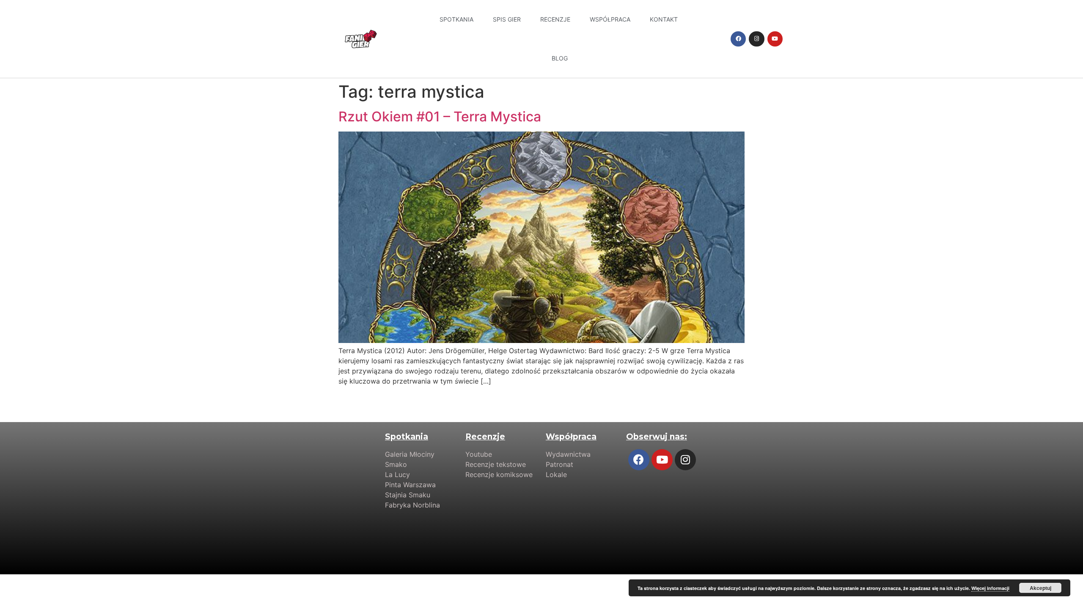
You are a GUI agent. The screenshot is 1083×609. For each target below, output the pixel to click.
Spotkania (456, 19)
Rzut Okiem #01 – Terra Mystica (439, 116)
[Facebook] (738, 39)
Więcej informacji (990, 588)
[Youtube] (775, 39)
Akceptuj (1040, 588)
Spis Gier (507, 19)
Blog (560, 58)
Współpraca (610, 19)
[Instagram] (756, 39)
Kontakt (664, 19)
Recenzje (555, 19)
